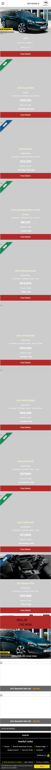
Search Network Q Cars (22, 746)
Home (6, 746)
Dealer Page (41, 746)
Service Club (27, 750)
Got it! (42, 766)
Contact (39, 750)
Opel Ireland (28, 762)
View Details (25, 54)
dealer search (13, 750)
